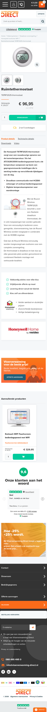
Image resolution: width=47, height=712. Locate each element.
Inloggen (5, 605)
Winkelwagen (42, 3)
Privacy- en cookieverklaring (10, 649)
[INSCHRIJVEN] (33, 627)
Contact (4, 568)
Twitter (14, 672)
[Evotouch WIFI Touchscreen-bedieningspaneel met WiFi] (19, 418)
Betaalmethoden (18, 682)
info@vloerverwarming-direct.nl (22, 665)
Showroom (6, 576)
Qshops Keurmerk (37, 682)
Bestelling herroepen (10, 615)
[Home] (5, 4)
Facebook (3, 672)
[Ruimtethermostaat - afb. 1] (23, 57)
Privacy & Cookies (36, 697)
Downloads (6, 143)
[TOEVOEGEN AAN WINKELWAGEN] (19, 457)
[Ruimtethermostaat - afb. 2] (18, 80)
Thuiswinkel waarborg (43, 682)
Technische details (26, 139)
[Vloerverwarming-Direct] (10, 14)
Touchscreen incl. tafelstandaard (16, 443)
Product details (8, 139)
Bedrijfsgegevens (9, 585)
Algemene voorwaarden (19, 697)
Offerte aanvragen (42, 15)
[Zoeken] (42, 21)
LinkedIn (9, 672)
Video (16, 143)
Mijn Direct (13, 4)
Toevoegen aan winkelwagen (23, 457)
